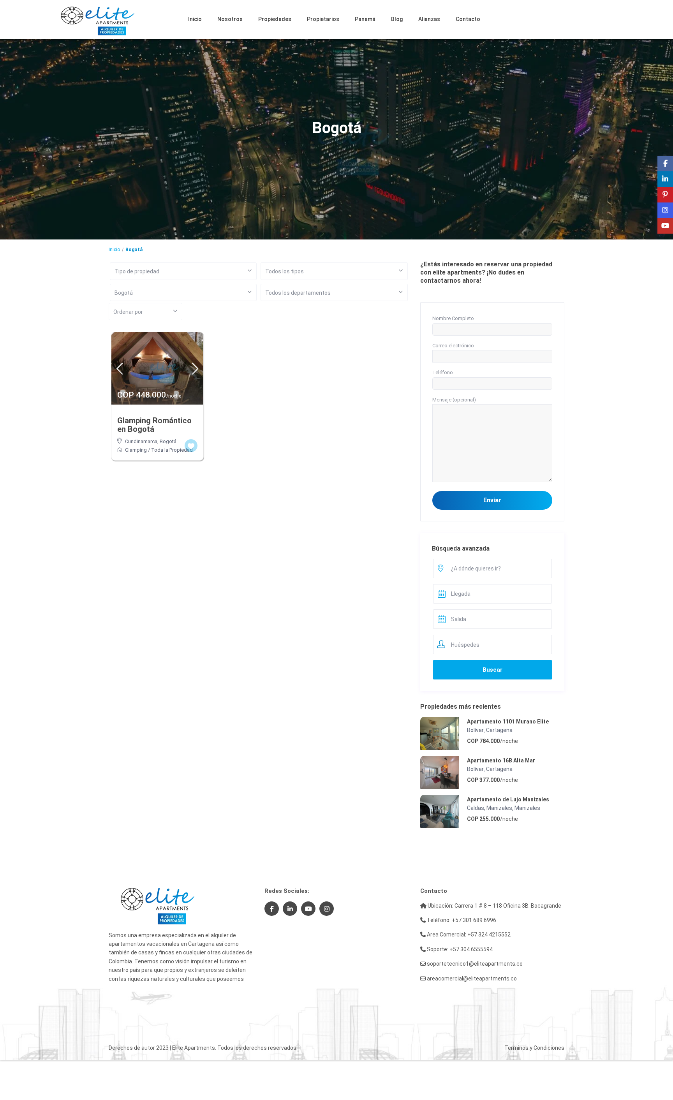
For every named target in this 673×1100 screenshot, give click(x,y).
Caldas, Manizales (489, 808)
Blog (397, 19)
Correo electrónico (453, 345)
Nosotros (230, 19)
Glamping (136, 450)
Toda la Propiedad (172, 450)
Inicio (195, 19)
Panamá (365, 19)
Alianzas (429, 19)
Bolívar (475, 730)
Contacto (468, 19)
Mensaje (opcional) (454, 400)
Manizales (527, 808)
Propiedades (274, 19)
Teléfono (442, 372)
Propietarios (323, 19)
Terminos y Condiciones (534, 1048)
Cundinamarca (141, 441)
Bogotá (168, 441)
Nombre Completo (453, 318)
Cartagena (499, 730)
